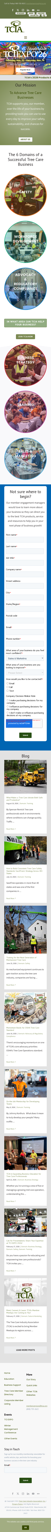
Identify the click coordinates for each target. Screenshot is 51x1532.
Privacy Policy (17, 1504)
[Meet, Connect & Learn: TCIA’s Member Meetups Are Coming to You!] (25, 1292)
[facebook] (13, 10)
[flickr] (38, 10)
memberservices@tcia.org (36, 3)
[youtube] (33, 10)
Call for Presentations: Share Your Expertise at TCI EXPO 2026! (24, 1241)
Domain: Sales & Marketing (31, 1316)
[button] (44, 15)
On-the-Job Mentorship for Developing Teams (22, 1102)
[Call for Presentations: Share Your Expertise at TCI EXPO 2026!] (25, 1223)
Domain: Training (26, 803)
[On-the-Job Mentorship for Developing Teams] (25, 1083)
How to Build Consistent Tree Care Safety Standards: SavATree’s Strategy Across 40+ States (24, 871)
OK (25, 1527)
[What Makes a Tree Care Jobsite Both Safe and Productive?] (25, 777)
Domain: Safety (24, 963)
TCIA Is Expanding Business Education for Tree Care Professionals (23, 1175)
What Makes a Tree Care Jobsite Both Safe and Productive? (24, 798)
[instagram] (23, 10)
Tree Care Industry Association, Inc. (32, 1501)
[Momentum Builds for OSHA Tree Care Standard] (25, 1008)
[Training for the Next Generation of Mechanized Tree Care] (25, 930)
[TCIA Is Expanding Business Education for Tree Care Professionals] (25, 1153)
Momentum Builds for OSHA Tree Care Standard (22, 1029)
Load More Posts (25, 1349)
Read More (10, 829)
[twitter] (18, 10)
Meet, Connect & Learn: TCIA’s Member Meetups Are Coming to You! (23, 1311)
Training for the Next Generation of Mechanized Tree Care (21, 958)
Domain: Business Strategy (28, 1180)
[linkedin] (28, 10)
